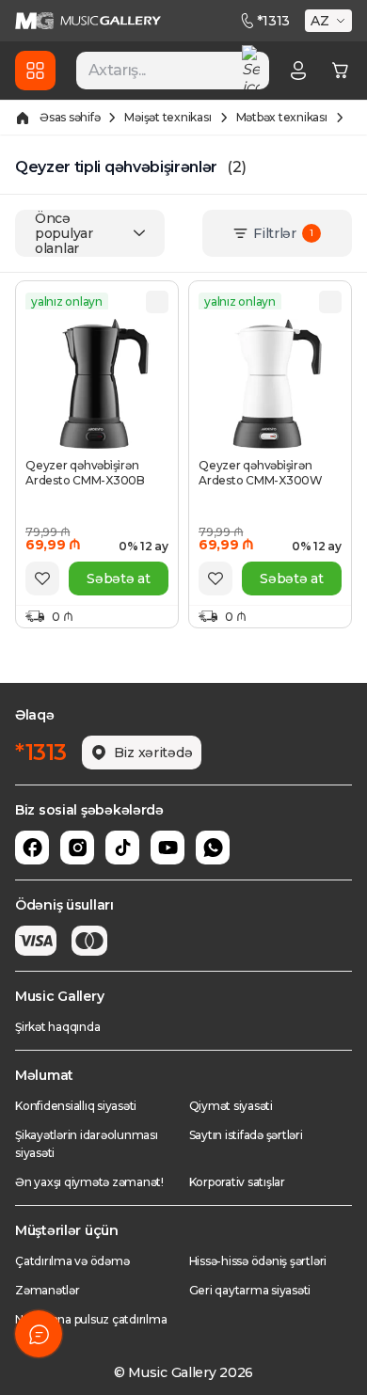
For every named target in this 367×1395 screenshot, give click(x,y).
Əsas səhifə (70, 117)
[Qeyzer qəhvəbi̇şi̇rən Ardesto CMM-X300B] (96, 384)
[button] (330, 20)
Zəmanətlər (47, 1290)
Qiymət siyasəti (231, 1106)
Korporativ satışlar (237, 1182)
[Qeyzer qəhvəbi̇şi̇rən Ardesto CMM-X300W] (270, 384)
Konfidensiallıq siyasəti (75, 1106)
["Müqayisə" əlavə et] (157, 302)
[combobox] (172, 70)
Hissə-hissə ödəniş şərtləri (258, 1261)
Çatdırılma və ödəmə (72, 1261)
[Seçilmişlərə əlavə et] (42, 578)
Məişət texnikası (167, 117)
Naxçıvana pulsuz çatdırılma (91, 1319)
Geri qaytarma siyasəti (250, 1290)
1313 (273, 20)
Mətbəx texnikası (281, 117)
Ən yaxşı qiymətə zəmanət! (89, 1182)
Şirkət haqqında (57, 1027)
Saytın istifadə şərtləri (246, 1135)
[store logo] (88, 20)
